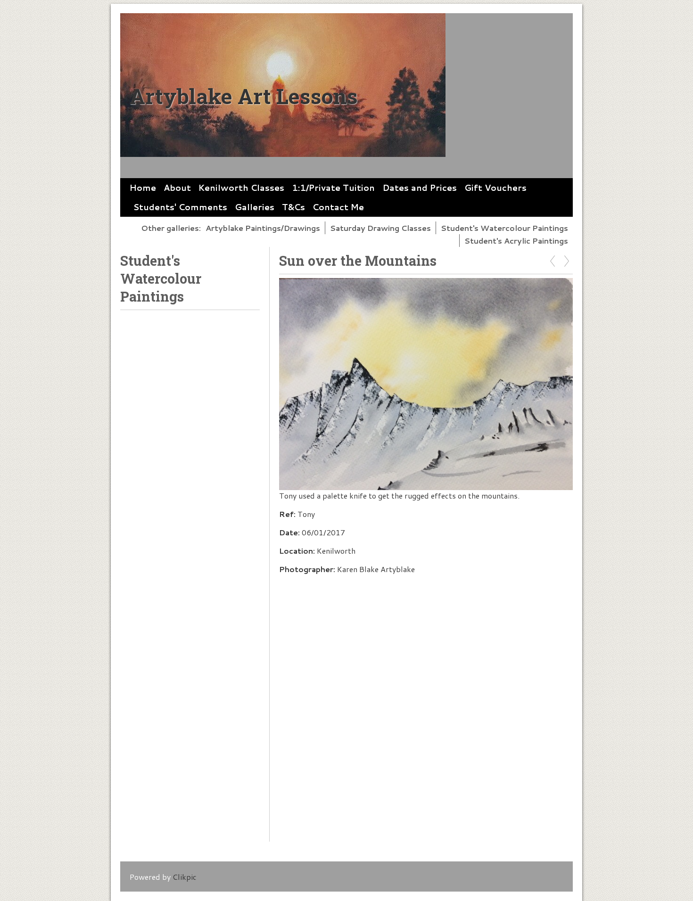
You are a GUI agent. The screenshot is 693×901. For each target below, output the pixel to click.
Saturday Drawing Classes (380, 227)
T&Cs (293, 207)
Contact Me (338, 207)
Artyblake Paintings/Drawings (263, 227)
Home (143, 188)
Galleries (254, 207)
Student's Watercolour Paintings (504, 227)
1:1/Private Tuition (333, 188)
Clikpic (185, 876)
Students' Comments (180, 207)
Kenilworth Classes (241, 188)
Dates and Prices (419, 188)
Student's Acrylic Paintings (516, 240)
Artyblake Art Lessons (244, 96)
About (177, 188)
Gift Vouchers (495, 188)
